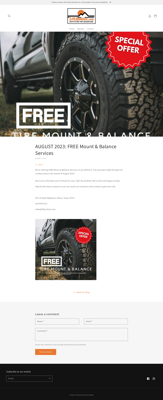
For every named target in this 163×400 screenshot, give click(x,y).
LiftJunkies (77, 395)
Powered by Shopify (87, 395)
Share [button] (40, 164)
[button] (9, 16)
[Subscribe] (49, 378)
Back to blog (83, 292)
